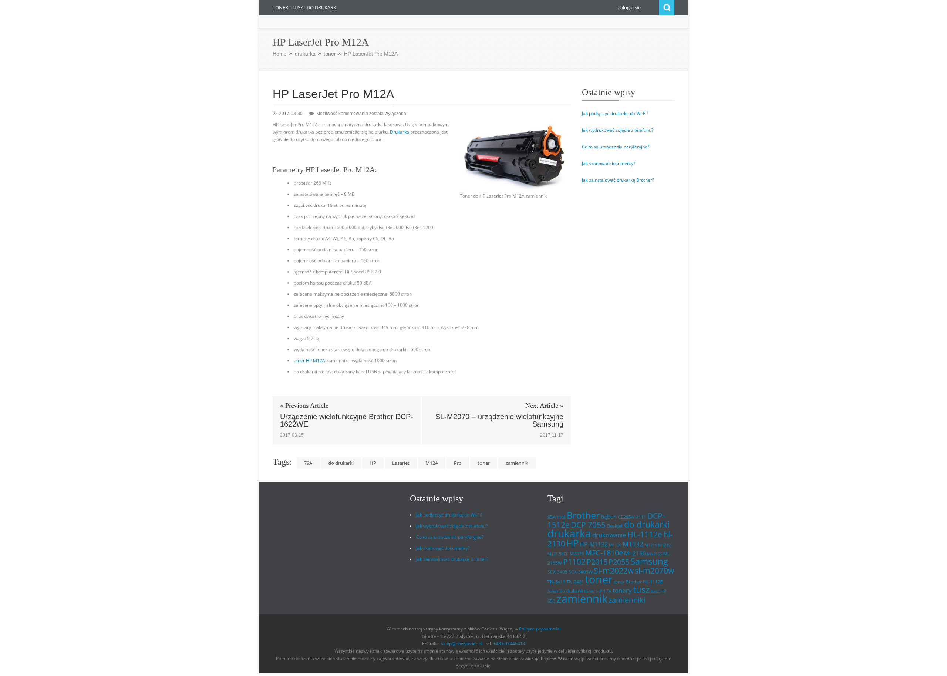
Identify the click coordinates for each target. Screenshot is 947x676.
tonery (622, 590)
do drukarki (341, 463)
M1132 (633, 543)
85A (551, 517)
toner (330, 54)
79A (308, 463)
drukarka (305, 54)
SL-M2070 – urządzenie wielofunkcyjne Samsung (499, 420)
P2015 (597, 561)
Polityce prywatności (540, 629)
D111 (640, 517)
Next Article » (544, 405)
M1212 (664, 545)
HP (373, 463)
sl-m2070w (654, 570)
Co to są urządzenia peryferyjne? (615, 147)
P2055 (619, 562)
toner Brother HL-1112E (638, 582)
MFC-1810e (604, 552)
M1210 (650, 545)
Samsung (649, 561)
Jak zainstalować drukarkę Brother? (618, 180)
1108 (561, 517)
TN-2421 (575, 582)
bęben (609, 516)
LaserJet (401, 463)
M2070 (577, 554)
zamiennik (517, 463)
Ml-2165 (654, 553)
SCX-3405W (581, 572)
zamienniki (627, 600)
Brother (583, 515)
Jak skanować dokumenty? (608, 163)
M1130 (615, 545)
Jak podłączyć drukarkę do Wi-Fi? (615, 113)
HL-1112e (644, 534)
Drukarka (399, 132)
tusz (641, 589)
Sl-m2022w (614, 570)
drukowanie (609, 534)
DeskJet (615, 525)
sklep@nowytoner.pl (461, 643)
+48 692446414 (509, 643)
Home (280, 54)
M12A (431, 463)
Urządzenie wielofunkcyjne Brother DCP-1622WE (346, 420)
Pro (458, 463)
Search (666, 7)
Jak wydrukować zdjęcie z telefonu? (617, 130)
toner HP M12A (309, 360)
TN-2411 (556, 582)
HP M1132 (594, 544)
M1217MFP (558, 553)
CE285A (626, 517)
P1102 (574, 561)
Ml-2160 (635, 553)
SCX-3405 (557, 572)
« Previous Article (304, 405)
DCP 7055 (588, 524)
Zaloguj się (629, 7)
